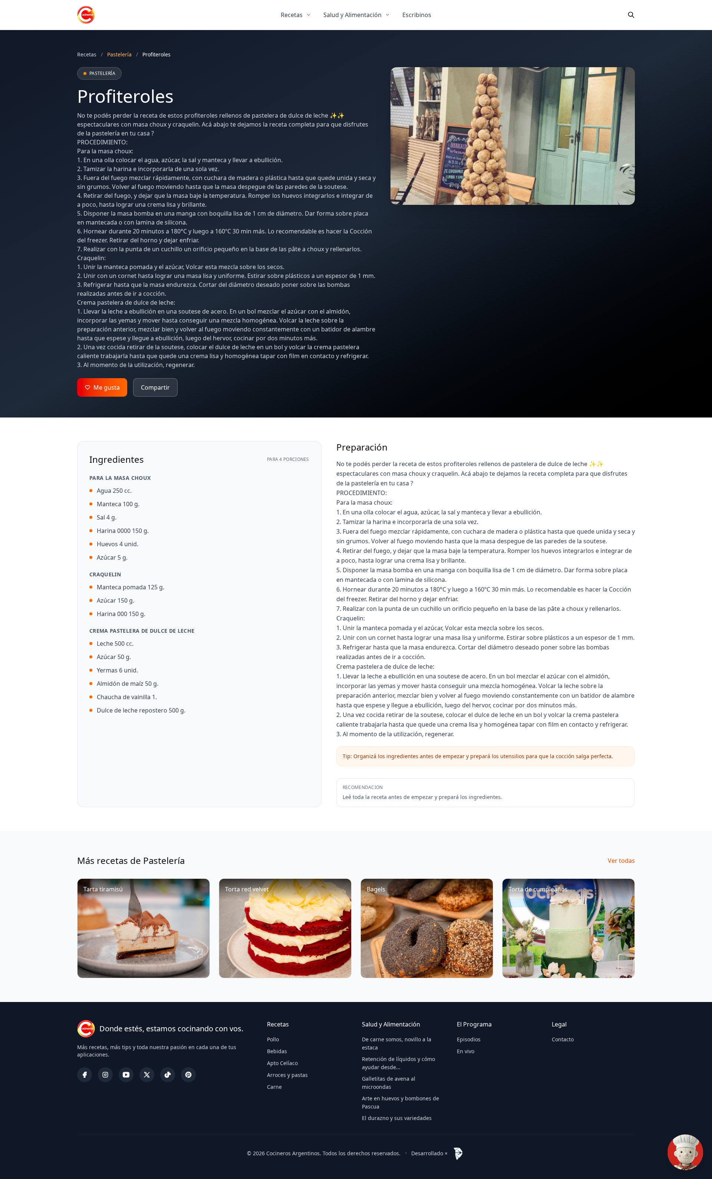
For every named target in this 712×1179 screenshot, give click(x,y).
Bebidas (277, 1051)
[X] (146, 1074)
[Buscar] (631, 15)
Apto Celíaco (282, 1063)
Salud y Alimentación (352, 15)
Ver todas (621, 861)
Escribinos (416, 15)
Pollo (273, 1039)
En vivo (465, 1051)
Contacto (563, 1039)
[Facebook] (84, 1074)
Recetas (292, 15)
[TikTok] (167, 1074)
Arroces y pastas (287, 1074)
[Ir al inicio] (86, 15)
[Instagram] (105, 1074)
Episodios (469, 1039)
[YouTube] (126, 1074)
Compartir (155, 387)
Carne (274, 1086)
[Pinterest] (188, 1074)
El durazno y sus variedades (397, 1117)
